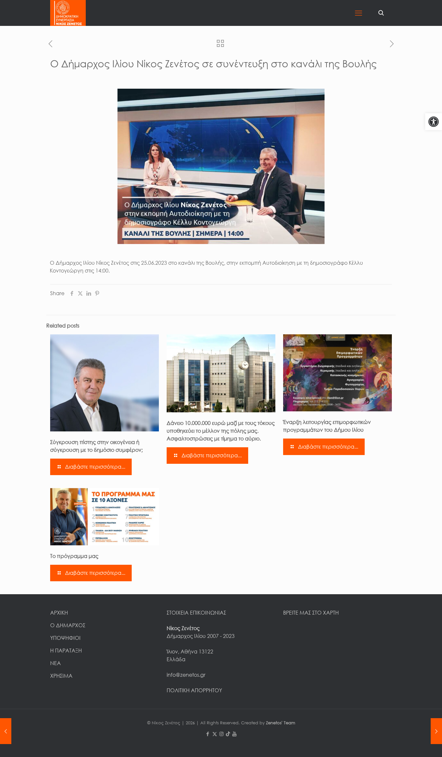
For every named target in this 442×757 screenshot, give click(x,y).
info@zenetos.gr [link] (186, 675)
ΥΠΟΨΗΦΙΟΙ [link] (65, 638)
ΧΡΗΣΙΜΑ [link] (61, 676)
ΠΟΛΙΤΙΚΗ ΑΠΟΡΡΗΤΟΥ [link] (194, 690)
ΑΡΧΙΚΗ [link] (59, 612)
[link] (433, 121)
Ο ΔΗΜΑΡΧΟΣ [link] (67, 625)
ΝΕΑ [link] (55, 663)
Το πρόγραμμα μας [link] (74, 556)
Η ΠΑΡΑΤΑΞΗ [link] (66, 650)
